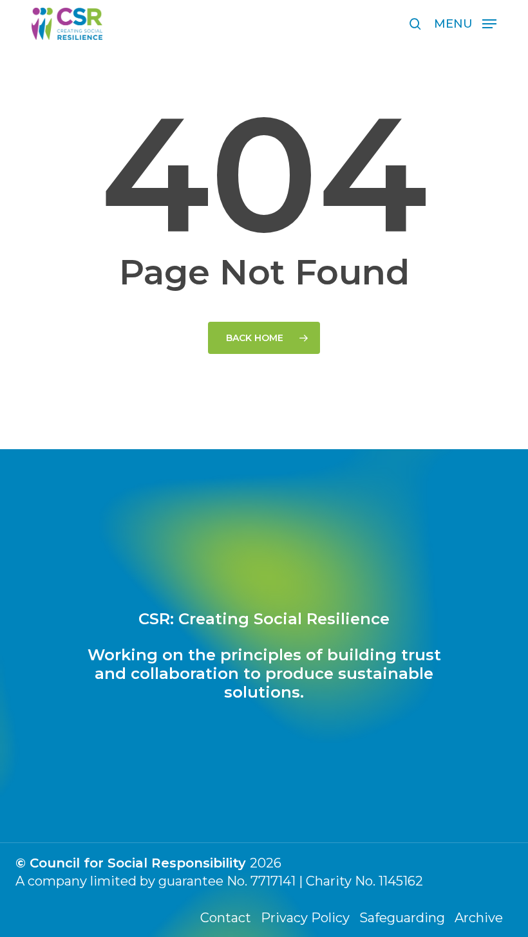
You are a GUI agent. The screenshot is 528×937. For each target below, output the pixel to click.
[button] (465, 23)
